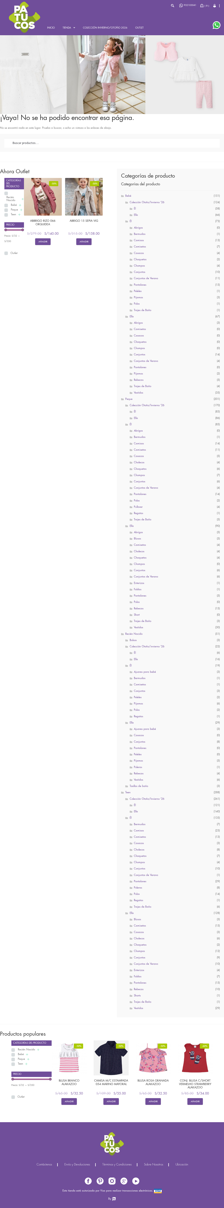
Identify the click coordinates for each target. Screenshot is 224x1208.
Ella (136, 215)
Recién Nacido (10, 199)
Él (135, 208)
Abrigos (138, 227)
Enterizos (139, 583)
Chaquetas (140, 259)
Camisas (139, 240)
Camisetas (140, 246)
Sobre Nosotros (153, 1164)
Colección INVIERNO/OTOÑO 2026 (105, 27)
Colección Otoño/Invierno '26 (147, 202)
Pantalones (140, 285)
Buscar (172, 5)
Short (137, 615)
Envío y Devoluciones (77, 1164)
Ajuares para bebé (145, 672)
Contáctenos (44, 1164)
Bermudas (139, 234)
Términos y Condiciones (117, 1164)
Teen (13, 214)
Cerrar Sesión (214, 5)
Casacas (139, 253)
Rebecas (139, 380)
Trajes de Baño (142, 310)
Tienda (67, 27)
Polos (137, 303)
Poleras (138, 767)
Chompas (139, 265)
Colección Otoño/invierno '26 (147, 646)
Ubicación (182, 1164)
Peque (14, 209)
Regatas (138, 513)
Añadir (42, 241)
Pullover (138, 507)
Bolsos (133, 640)
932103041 (190, 5)
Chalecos (139, 462)
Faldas (137, 589)
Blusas (137, 538)
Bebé (14, 205)
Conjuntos (139, 272)
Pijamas (138, 297)
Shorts (137, 995)
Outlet (139, 27)
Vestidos (138, 392)
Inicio (51, 27)
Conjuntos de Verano (146, 278)
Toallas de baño (139, 786)
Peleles (138, 291)
